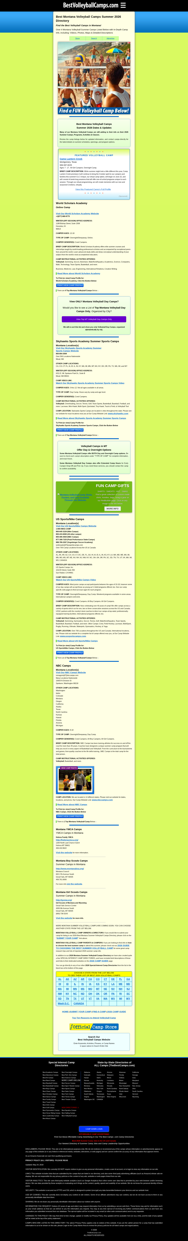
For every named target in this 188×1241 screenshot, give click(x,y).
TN (67, 998)
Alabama (87, 1072)
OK (98, 993)
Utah (120, 1094)
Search (94, 38)
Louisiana (110, 1080)
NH (120, 988)
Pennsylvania (111, 1091)
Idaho (99, 1078)
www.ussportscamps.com (73, 636)
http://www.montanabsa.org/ (70, 869)
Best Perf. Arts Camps (69, 1075)
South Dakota (88, 1094)
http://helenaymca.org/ (67, 840)
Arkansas (122, 1072)
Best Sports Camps (68, 1088)
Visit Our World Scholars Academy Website (77, 213)
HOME (65, 1012)
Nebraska (100, 1086)
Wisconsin (122, 1097)
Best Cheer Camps (49, 1091)
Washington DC (89, 1099)
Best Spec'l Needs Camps (71, 1086)
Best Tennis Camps (68, 1097)
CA (90, 979)
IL (75, 984)
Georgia (135, 1075)
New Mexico (88, 1088)
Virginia (86, 1097)
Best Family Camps (49, 1099)
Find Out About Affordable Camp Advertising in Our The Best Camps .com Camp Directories (94, 1135)
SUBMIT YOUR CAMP (67, 938)
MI (67, 988)
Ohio (134, 1088)
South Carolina (137, 1091)
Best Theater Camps (69, 1099)
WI (120, 998)
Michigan (100, 1083)
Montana (87, 1086)
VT (90, 998)
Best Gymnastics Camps (51, 1110)
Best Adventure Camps (50, 1075)
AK (67, 979)
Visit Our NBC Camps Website (71, 672)
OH (90, 993)
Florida (121, 1075)
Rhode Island (123, 1091)
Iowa (134, 1078)
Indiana (121, 1078)
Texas (109, 1094)
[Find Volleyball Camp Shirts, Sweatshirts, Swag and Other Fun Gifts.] (75, 500)
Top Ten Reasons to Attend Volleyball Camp (94, 1018)
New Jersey (136, 1086)
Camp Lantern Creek (71, 159)
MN (75, 988)
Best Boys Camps (49, 1088)
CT (105, 979)
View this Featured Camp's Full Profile (93, 189)
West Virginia (111, 1097)
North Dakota (123, 1088)
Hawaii (86, 1078)
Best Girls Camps (49, 1105)
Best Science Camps (69, 1078)
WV (113, 998)
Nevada (109, 1086)
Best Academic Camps (50, 1072)
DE (113, 979)
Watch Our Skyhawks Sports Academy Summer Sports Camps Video (90, 383)
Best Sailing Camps (68, 1113)
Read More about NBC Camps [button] (72, 804)
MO (90, 988)
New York (100, 1088)
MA (60, 988)
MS (82, 988)
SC (128, 993)
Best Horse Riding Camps (51, 1113)
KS (97, 984)
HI (60, 984)
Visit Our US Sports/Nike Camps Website (76, 526)
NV (113, 988)
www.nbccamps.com (102, 800)
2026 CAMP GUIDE (99, 961)
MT (97, 988)
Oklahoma (87, 1091)
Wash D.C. (63, 1003)
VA (97, 998)
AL (59, 979)
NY (67, 993)
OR (105, 993)
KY (105, 984)
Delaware (110, 1075)
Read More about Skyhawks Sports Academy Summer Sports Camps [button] (91, 418)
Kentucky (100, 1080)
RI (120, 993)
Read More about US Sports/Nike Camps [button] (77, 641)
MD (128, 984)
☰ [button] (123, 5)
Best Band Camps (49, 1080)
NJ (128, 988)
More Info (112, 508)
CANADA (79, 1003)
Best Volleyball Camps (69, 1116)
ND (82, 993)
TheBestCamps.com (94, 1233)
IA (90, 984)
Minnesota (110, 1083)
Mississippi (123, 1083)
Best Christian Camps (50, 1094)
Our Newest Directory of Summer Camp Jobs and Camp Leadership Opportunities (94, 1142)
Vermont (135, 1094)
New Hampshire (124, 1086)
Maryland (135, 1080)
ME (120, 984)
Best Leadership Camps (51, 1116)
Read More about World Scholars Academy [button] (78, 273)
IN (82, 984)
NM (60, 993)
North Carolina (112, 1088)
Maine (121, 1080)
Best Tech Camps (68, 1094)
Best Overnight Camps (69, 1072)
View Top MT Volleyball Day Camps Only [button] (94, 319)
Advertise (110, 38)
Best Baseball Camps (50, 1083)
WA (105, 998)
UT (82, 998)
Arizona (109, 1072)
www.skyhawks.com (118, 413)
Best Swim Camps (68, 1091)
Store (77, 38)
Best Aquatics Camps (69, 1110)
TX (74, 998)
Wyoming (135, 1097)
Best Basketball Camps (51, 1086)
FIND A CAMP (99, 1012)
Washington (101, 1097)
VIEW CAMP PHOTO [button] (69, 768)
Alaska (99, 1072)
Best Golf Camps (48, 1107)
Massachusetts (89, 1083)
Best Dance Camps (49, 1097)
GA (128, 979)
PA (113, 993)
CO (98, 979)
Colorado (87, 1075)
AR (82, 979)
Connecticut (101, 1075)
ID (67, 984)
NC (75, 993)
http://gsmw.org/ (64, 900)
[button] (94, 286)
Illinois (109, 1078)
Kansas (86, 1080)
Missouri (135, 1083)
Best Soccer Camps (68, 1083)
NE (105, 988)
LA (113, 984)
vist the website (74, 884)
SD (59, 998)
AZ (75, 979)
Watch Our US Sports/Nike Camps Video (76, 580)
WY (128, 998)
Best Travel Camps (49, 1102)
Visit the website (64, 852)
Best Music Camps (49, 1118)
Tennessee (100, 1094)
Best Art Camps (48, 1078)
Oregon (99, 1091)
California (135, 1072)
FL (120, 979)
